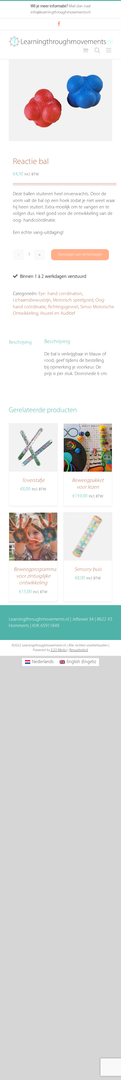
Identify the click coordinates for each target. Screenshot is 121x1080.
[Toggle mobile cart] (85, 50)
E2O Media (58, 650)
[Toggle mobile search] (97, 50)
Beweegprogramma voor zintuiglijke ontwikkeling (35, 576)
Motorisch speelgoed (73, 300)
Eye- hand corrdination (60, 294)
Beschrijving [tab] (20, 342)
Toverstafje (33, 480)
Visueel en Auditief (57, 313)
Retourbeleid (78, 650)
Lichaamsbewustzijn (32, 300)
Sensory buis (88, 569)
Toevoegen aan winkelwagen (80, 254)
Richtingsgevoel (63, 307)
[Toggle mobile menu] (109, 50)
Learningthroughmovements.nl (39, 619)
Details (37, 460)
